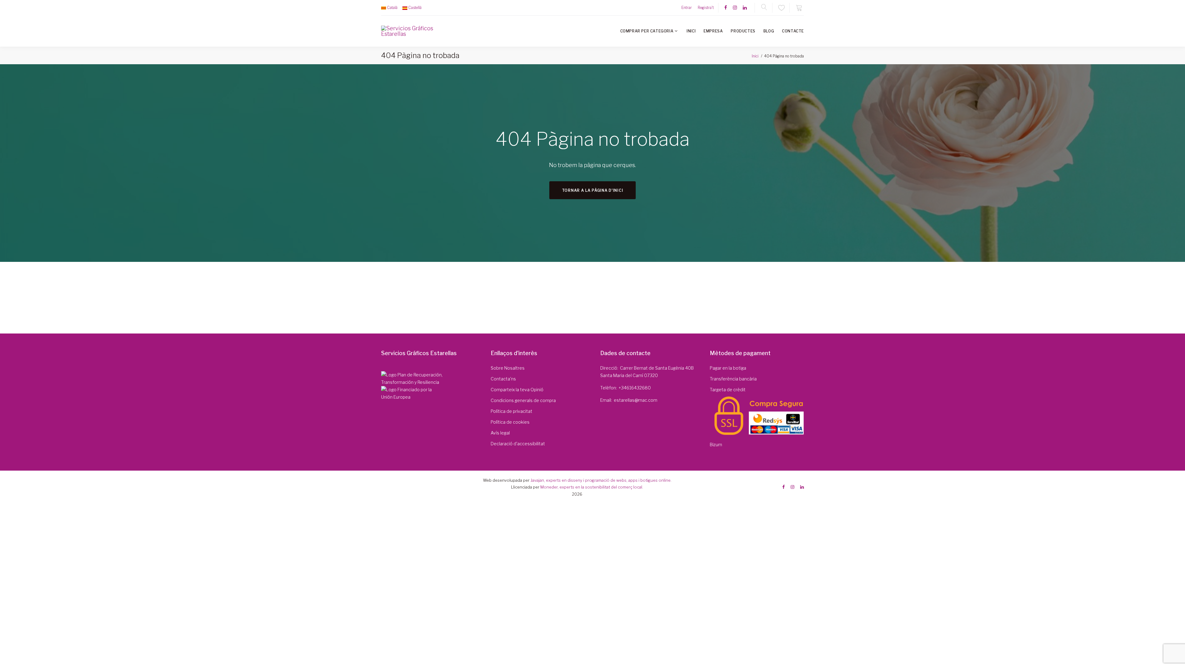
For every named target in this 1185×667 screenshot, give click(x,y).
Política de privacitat (511, 411)
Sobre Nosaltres (508, 368)
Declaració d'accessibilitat (518, 443)
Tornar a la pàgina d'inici (592, 190)
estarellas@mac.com (635, 400)
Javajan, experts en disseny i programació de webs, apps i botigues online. (601, 480)
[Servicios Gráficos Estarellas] (407, 31)
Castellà (415, 7)
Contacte (793, 31)
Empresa (713, 31)
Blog (768, 31)
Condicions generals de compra (523, 400)
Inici (691, 31)
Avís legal (500, 432)
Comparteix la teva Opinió (517, 389)
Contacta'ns (503, 378)
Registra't (706, 7)
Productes (743, 31)
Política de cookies (510, 422)
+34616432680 (635, 387)
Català (392, 7)
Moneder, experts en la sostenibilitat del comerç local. (591, 487)
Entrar (686, 7)
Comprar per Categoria (647, 31)
